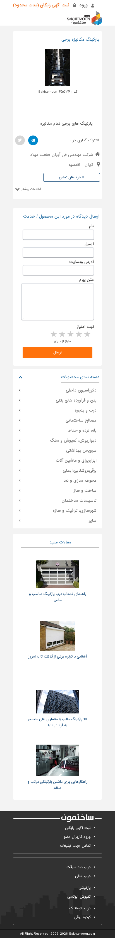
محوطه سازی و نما (80, 480)
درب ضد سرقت (78, 867)
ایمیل (89, 244)
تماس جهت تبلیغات (75, 845)
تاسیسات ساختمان (79, 500)
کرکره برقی (82, 917)
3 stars (70, 334)
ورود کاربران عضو (77, 836)
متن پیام (86, 280)
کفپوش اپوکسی (79, 896)
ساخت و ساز (85, 490)
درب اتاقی (83, 876)
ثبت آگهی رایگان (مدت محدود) (41, 5)
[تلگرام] (33, 140)
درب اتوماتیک (80, 908)
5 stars (53, 334)
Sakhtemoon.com (82, 933)
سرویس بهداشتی (81, 450)
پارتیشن (84, 887)
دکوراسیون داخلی (81, 390)
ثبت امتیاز (85, 327)
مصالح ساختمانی (81, 420)
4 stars (62, 334)
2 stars (78, 334)
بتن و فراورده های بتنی (76, 400)
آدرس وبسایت (81, 262)
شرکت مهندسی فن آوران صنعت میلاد (61, 155)
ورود (84, 5)
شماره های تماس (71, 177)
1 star (87, 334)
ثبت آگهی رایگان (78, 828)
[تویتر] (20, 140)
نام (91, 226)
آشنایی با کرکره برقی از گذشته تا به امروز (57, 656)
